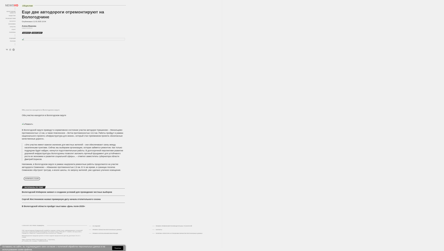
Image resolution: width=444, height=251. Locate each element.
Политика (12, 32)
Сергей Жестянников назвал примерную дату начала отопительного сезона (61, 199)
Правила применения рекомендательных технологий (174, 226)
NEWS (10, 5)
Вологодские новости (11, 12)
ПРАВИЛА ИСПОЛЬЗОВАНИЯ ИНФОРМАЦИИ (105, 233)
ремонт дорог (37, 33)
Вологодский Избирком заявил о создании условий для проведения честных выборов (67, 192)
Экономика (12, 24)
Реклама (13, 41)
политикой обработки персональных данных (78, 246)
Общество (12, 15)
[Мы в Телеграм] (13, 50)
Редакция (12, 38)
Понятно (117, 248)
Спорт (14, 29)
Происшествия (11, 18)
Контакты (159, 229)
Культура (13, 26)
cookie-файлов (25, 249)
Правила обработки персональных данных (107, 229)
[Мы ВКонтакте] (7, 50)
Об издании (96, 226)
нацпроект (26, 33)
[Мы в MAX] (10, 50)
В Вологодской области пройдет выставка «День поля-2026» (53, 206)
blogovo (13, 21)
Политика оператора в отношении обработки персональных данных (179, 233)
